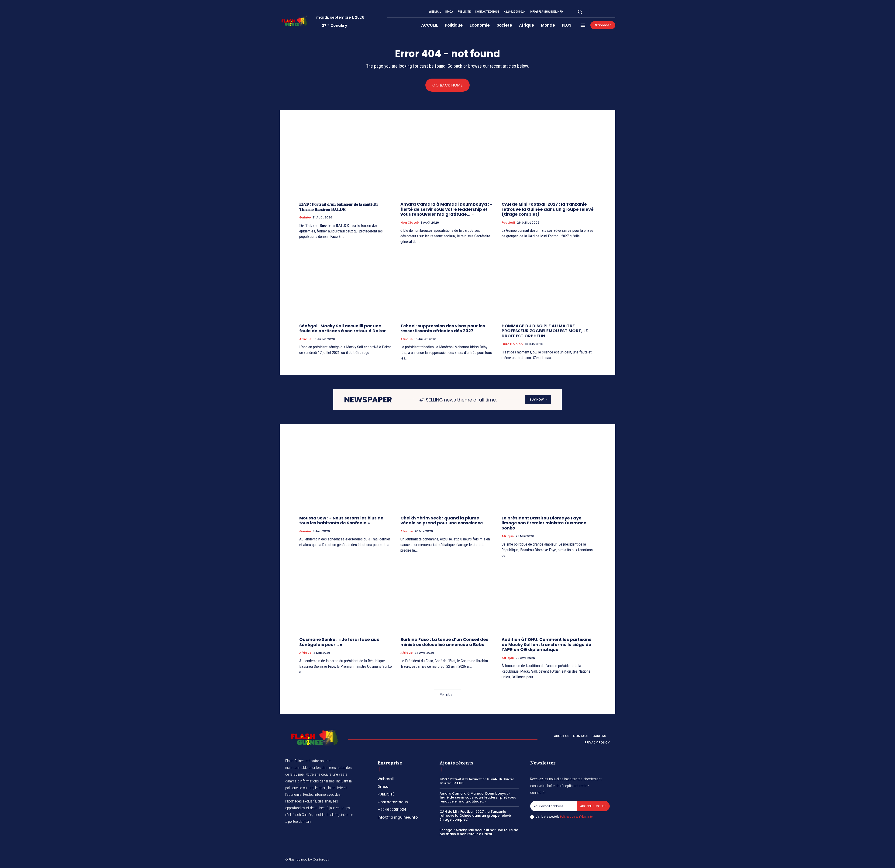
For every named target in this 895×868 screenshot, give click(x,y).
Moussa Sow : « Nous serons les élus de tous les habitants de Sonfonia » (341, 520)
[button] (579, 11)
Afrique (305, 339)
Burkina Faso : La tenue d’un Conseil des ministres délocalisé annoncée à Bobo (444, 641)
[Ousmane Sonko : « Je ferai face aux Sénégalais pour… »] (346, 598)
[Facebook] (596, 12)
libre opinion (512, 344)
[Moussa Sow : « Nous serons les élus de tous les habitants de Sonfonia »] (346, 477)
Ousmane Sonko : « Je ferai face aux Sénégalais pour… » (339, 641)
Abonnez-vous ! (593, 806)
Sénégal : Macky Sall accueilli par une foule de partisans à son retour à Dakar (342, 328)
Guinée (305, 217)
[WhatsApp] (607, 860)
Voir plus (446, 694)
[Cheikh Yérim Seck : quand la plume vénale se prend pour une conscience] (447, 477)
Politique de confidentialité (576, 816)
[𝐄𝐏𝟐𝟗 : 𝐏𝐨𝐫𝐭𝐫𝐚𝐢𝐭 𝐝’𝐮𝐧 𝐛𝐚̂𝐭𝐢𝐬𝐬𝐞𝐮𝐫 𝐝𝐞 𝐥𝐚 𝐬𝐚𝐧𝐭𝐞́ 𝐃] (346, 163)
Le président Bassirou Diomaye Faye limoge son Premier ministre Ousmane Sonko (544, 523)
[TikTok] (574, 860)
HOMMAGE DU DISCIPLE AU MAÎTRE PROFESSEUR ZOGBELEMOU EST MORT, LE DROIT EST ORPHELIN (545, 331)
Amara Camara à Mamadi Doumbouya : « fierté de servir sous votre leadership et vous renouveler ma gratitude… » (446, 209)
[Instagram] (602, 12)
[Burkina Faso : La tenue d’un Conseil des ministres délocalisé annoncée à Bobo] (447, 598)
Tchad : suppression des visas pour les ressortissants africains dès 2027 (442, 328)
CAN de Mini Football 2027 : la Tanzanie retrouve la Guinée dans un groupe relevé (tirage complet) (548, 209)
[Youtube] (613, 12)
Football (508, 223)
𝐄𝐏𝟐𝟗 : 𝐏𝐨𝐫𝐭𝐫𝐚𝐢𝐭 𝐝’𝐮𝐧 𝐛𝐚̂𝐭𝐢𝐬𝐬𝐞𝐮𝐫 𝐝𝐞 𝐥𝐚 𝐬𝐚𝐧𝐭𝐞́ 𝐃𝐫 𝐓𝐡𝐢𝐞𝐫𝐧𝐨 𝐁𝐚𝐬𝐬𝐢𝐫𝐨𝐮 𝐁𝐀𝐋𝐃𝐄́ (338, 206)
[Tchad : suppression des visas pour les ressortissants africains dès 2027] (447, 285)
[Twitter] (608, 12)
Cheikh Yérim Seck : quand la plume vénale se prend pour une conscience (441, 520)
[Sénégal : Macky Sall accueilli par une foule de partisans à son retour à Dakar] (346, 285)
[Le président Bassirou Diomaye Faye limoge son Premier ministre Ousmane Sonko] (549, 477)
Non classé (409, 223)
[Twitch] (585, 860)
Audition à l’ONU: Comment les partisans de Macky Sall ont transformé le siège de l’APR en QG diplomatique (546, 644)
